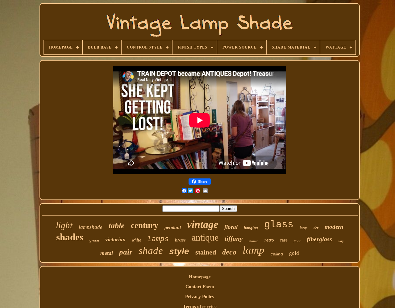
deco (229, 252)
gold (294, 253)
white (136, 240)
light (64, 225)
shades (69, 237)
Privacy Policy (199, 296)
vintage (202, 224)
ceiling (277, 253)
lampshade (90, 227)
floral (231, 227)
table (117, 225)
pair (125, 252)
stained (205, 252)
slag (340, 241)
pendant (172, 227)
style (179, 251)
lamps (158, 239)
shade (151, 250)
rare (284, 239)
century (144, 225)
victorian (115, 239)
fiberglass (319, 239)
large (303, 228)
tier (316, 228)
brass (180, 239)
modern (334, 227)
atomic (253, 241)
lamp (253, 250)
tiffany (234, 238)
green (94, 240)
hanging (251, 227)
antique (205, 237)
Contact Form (199, 286)
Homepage (200, 276)
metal (106, 253)
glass (278, 224)
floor (297, 241)
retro (269, 239)
